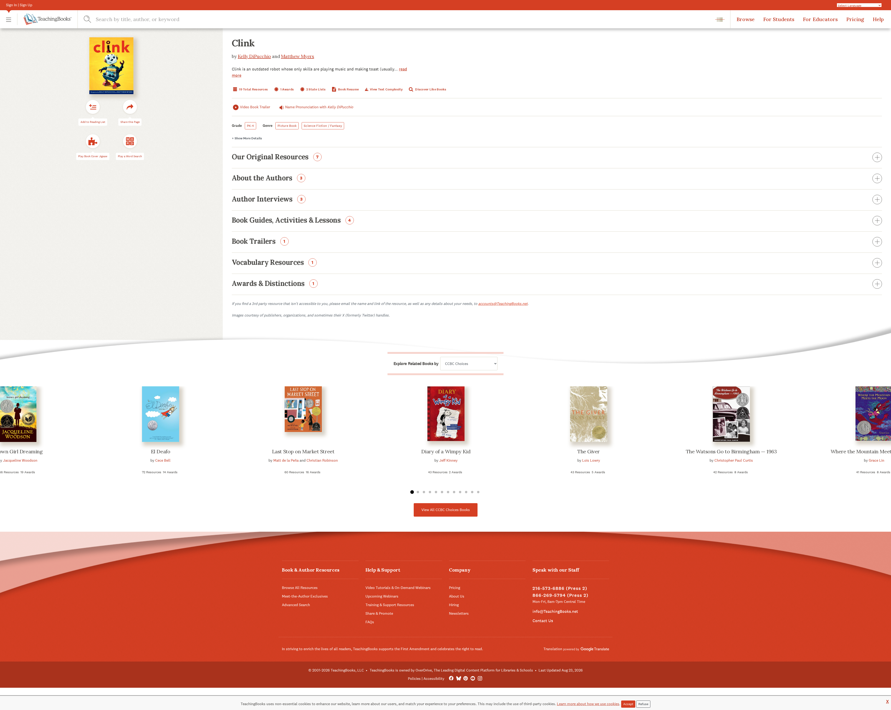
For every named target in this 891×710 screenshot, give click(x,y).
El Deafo (160, 451)
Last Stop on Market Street (303, 451)
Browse (745, 19)
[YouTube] (473, 678)
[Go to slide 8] (454, 492)
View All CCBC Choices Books (445, 509)
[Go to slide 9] (460, 492)
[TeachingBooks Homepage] (44, 19)
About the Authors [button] (267, 178)
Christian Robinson (322, 460)
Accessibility (433, 678)
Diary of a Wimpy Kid (445, 451)
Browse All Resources (300, 587)
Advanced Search (296, 604)
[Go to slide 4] (430, 492)
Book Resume (348, 89)
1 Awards (287, 89)
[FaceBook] (451, 678)
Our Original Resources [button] (275, 157)
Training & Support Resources (389, 604)
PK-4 (250, 126)
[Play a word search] (130, 141)
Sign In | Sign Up (19, 5)
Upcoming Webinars (381, 596)
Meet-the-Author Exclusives (305, 596)
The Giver (588, 451)
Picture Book (287, 126)
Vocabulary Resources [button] (272, 263)
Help (878, 19)
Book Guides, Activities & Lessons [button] (291, 220)
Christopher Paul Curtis (733, 460)
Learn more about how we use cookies (588, 703)
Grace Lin (876, 460)
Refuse (643, 704)
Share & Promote (379, 613)
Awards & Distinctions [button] (273, 284)
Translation (553, 648)
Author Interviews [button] (267, 199)
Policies (414, 678)
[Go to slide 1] (412, 492)
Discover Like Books (430, 89)
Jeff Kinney (448, 460)
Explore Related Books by (416, 363)
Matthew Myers (297, 56)
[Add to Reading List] (93, 107)
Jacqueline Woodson (20, 460)
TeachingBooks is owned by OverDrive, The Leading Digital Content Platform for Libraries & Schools (451, 670)
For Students (778, 19)
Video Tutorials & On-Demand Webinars (398, 587)
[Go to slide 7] (448, 492)
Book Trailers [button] (258, 242)
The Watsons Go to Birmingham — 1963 (731, 451)
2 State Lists (316, 89)
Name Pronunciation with (319, 107)
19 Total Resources (253, 89)
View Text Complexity (386, 89)
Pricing (855, 19)
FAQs (369, 622)
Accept (628, 704)
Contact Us (543, 620)
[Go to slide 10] (466, 492)
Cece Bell (163, 460)
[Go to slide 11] (472, 492)
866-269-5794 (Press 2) (560, 595)
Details (247, 138)
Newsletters (459, 613)
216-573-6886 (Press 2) (560, 588)
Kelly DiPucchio (254, 56)
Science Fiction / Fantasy (323, 126)
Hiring (454, 604)
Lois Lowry (591, 460)
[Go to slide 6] (442, 492)
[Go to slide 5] (436, 492)
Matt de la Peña (286, 460)
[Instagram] (480, 678)
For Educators (820, 19)
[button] (8, 19)
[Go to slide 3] (424, 492)
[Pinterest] (465, 678)
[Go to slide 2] (418, 492)
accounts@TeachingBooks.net (503, 303)
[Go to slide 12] (478, 492)
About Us (456, 596)
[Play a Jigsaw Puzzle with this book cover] (93, 141)
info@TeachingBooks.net (555, 611)
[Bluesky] (458, 678)
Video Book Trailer (255, 107)
